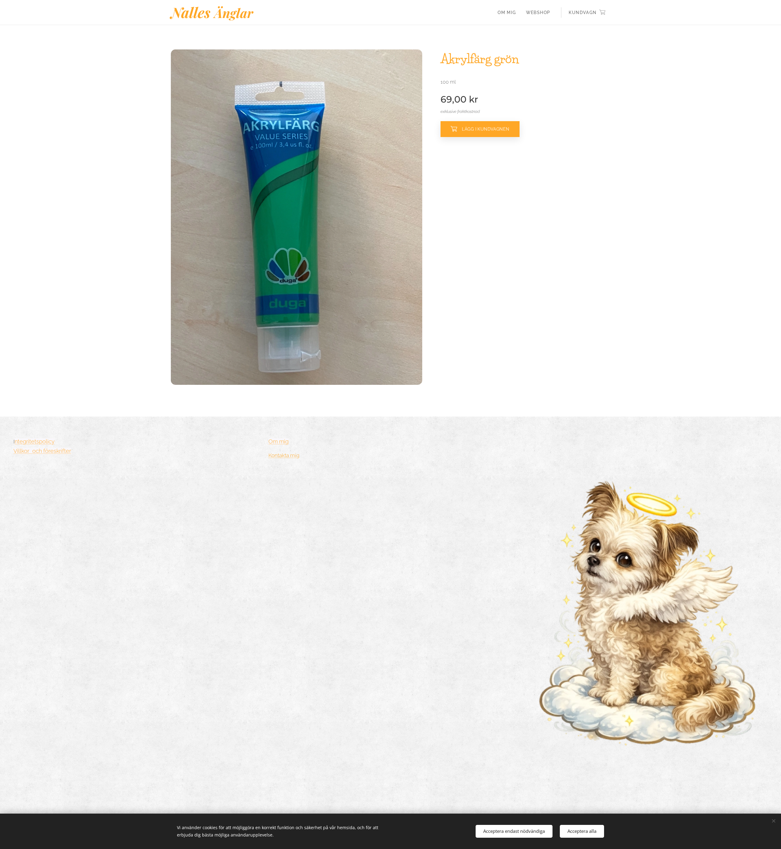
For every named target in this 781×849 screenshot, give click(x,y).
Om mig (278, 441)
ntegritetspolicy (35, 441)
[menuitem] (508, 12)
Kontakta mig (283, 455)
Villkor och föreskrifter (42, 451)
